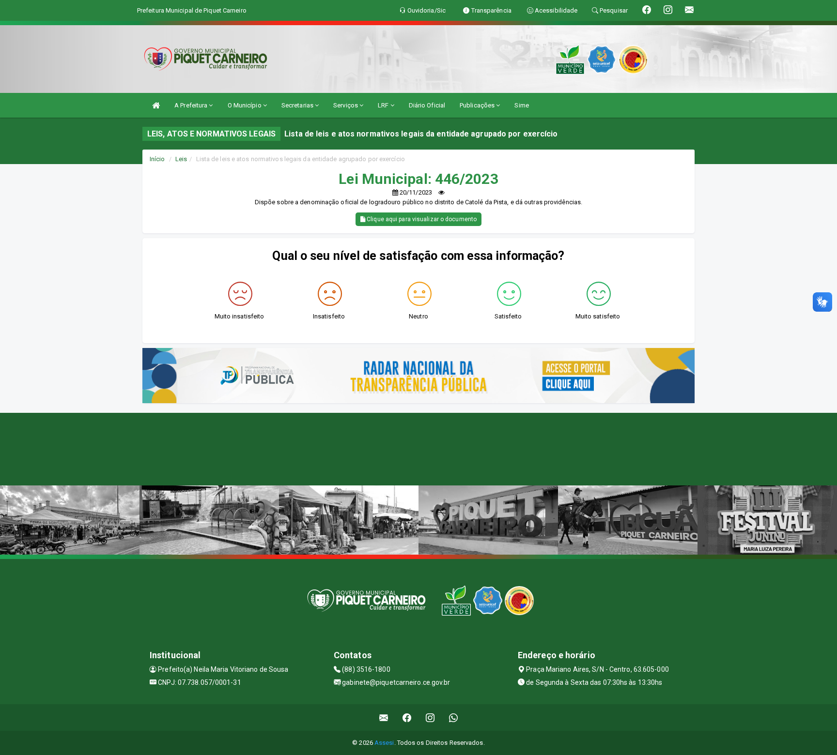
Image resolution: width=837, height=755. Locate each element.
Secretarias (298, 105)
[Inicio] (156, 105)
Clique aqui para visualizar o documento (421, 219)
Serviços (346, 105)
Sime (521, 105)
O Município (245, 105)
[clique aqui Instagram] (430, 717)
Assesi (384, 742)
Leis (181, 159)
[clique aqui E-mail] (383, 717)
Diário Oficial (427, 105)
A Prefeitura (191, 105)
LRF (384, 105)
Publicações (478, 105)
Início (157, 159)
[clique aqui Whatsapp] (453, 717)
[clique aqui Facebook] (407, 717)
